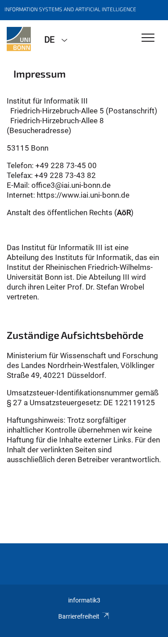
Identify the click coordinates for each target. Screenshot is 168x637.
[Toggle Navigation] (148, 38)
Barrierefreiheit (78, 616)
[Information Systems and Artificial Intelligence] (19, 39)
